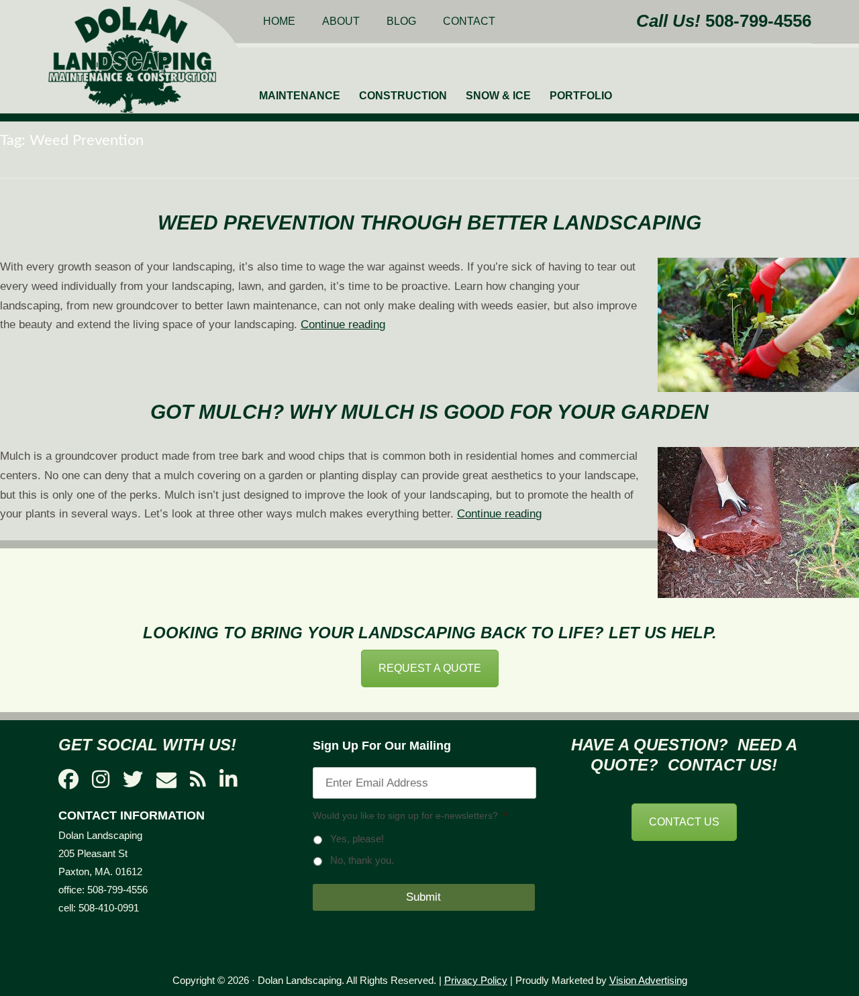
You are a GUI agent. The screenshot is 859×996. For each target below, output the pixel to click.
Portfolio (581, 95)
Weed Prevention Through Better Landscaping (429, 222)
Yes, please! (357, 839)
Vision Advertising (648, 980)
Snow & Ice (498, 95)
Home (279, 21)
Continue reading (343, 324)
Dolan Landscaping (132, 60)
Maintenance (299, 95)
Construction (403, 95)
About (341, 21)
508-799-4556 (758, 21)
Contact (469, 21)
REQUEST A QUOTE (429, 668)
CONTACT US (684, 822)
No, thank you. (362, 860)
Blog (401, 21)
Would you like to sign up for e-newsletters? (410, 815)
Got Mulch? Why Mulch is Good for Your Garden (429, 412)
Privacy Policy (475, 980)
